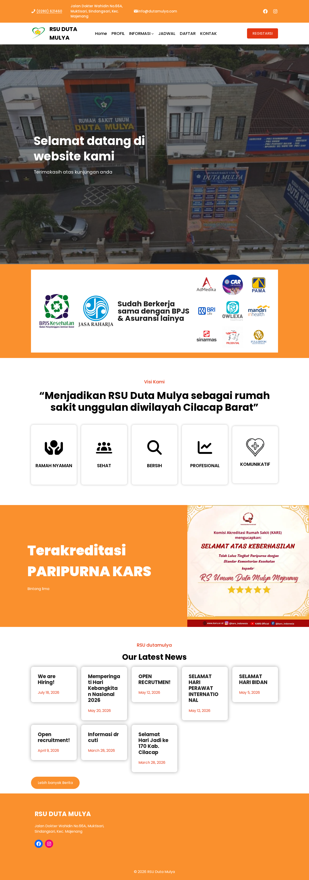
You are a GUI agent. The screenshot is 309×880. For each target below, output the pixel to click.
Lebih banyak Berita (55, 782)
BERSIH (154, 465)
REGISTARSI (262, 33)
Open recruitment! (54, 738)
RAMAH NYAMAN (54, 465)
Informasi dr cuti (103, 738)
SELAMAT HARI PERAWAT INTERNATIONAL (204, 689)
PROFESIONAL (205, 465)
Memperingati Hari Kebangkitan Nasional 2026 (104, 689)
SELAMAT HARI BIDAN (253, 680)
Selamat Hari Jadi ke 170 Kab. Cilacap (153, 744)
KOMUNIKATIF (255, 464)
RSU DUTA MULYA (63, 814)
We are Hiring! (46, 680)
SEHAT (104, 465)
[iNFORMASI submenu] (152, 33)
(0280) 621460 (49, 11)
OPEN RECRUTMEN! (154, 680)
